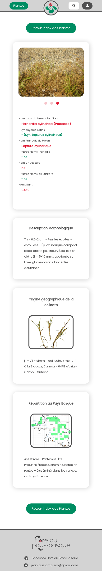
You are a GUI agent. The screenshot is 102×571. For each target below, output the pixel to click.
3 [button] (57, 102)
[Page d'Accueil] (51, 7)
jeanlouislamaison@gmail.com (54, 565)
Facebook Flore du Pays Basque (55, 558)
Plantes (18, 6)
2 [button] (51, 102)
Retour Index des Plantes (51, 28)
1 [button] (45, 102)
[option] (51, 73)
